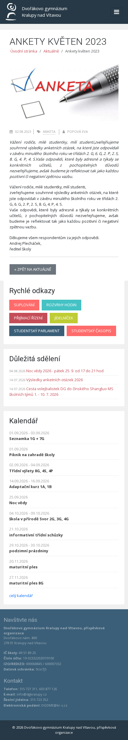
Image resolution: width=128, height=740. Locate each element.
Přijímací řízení (28, 318)
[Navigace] (116, 11)
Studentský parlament (37, 330)
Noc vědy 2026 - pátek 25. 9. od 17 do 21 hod (65, 370)
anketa (49, 131)
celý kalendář (21, 595)
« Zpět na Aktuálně (32, 269)
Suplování (24, 304)
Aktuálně (51, 51)
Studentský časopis (91, 330)
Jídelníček (63, 318)
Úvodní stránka (23, 51)
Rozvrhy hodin (61, 304)
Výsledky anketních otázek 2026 (54, 379)
